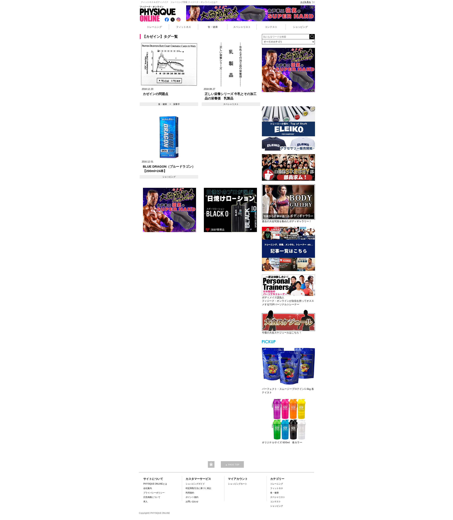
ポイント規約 (192, 497)
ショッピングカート (237, 484)
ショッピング (300, 27)
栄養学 (176, 104)
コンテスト (271, 27)
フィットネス (183, 27)
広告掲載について (151, 497)
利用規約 (190, 492)
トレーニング (154, 27)
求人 (145, 501)
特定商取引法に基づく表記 (198, 488)
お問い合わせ (192, 501)
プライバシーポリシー (154, 492)
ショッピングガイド (195, 484)
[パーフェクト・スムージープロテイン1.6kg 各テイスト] (288, 365)
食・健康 (213, 27)
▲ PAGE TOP (232, 464)
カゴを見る (305, 2)
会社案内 (147, 488)
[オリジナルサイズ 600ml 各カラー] (288, 419)
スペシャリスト (242, 27)
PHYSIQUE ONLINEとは (155, 484)
